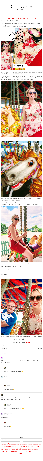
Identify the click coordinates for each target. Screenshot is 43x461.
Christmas (30, 444)
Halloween (6, 449)
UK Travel (21, 454)
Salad (34, 451)
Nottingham (36, 449)
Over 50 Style (11, 451)
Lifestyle (19, 449)
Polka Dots (18, 451)
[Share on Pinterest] (5, 345)
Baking (17, 444)
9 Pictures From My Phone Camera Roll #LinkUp (33, 349)
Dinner (2, 446)
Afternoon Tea (6, 444)
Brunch (24, 444)
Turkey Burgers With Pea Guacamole (8, 349)
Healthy (10, 449)
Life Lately (14, 449)
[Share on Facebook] (3, 345)
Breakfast (21, 444)
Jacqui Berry (6, 394)
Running (32, 451)
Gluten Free (2, 449)
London (23, 449)
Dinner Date (7, 446)
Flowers (36, 446)
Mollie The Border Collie (30, 449)
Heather (5, 376)
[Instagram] (1, 1)
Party (15, 451)
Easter (18, 446)
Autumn (12, 444)
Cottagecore (35, 444)
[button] (41, 1)
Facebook (28, 342)
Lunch (26, 449)
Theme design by (37, 459)
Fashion (22, 446)
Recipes (28, 451)
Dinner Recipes (14, 446)
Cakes (26, 444)
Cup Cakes (39, 444)
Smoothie (37, 451)
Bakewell (14, 444)
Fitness (34, 446)
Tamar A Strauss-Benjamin (9, 413)
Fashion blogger (28, 446)
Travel (16, 454)
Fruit (41, 446)
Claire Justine (21, 6)
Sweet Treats (40, 451)
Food (38, 446)
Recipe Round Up (23, 451)
